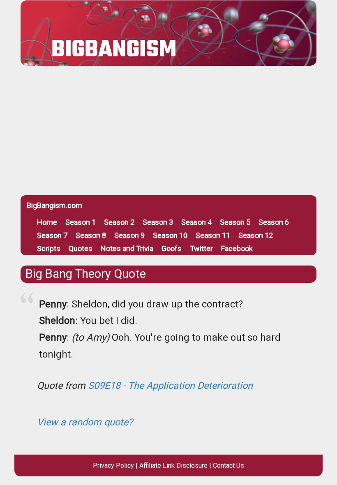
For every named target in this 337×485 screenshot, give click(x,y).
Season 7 (52, 235)
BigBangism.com (54, 205)
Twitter (201, 248)
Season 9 (129, 235)
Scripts (48, 248)
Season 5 (235, 222)
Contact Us (228, 465)
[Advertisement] (168, 133)
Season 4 (196, 222)
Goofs (172, 248)
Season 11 (213, 235)
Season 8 (91, 235)
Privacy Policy (113, 465)
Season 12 (255, 235)
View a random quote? (85, 422)
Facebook (237, 248)
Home (47, 222)
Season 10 (170, 235)
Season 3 (158, 222)
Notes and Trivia (127, 248)
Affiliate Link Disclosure (173, 465)
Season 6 (274, 222)
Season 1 (80, 222)
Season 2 (119, 222)
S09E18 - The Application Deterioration (170, 385)
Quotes (80, 248)
